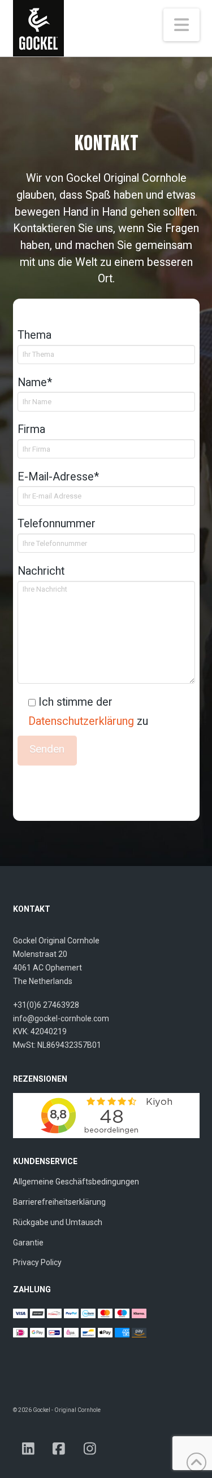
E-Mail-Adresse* (58, 476)
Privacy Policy (37, 1262)
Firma (31, 429)
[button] (181, 24)
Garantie (28, 1242)
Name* (35, 382)
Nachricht (41, 571)
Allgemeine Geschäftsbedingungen (76, 1181)
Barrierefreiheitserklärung (59, 1201)
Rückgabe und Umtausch (57, 1222)
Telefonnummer (57, 523)
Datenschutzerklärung (81, 721)
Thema (34, 335)
